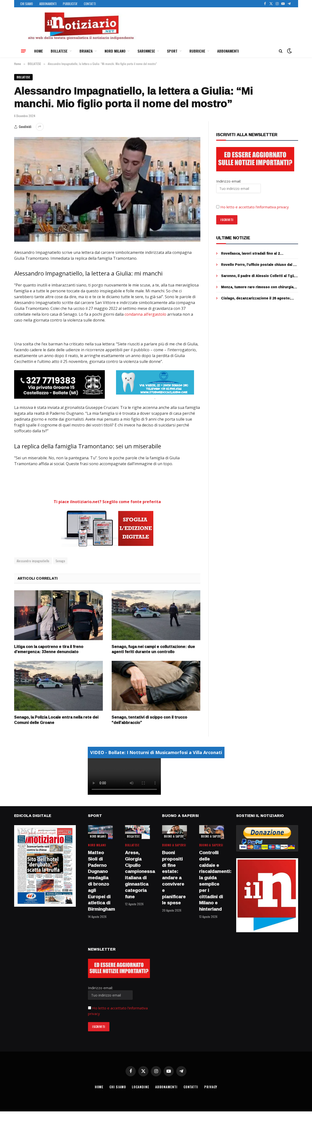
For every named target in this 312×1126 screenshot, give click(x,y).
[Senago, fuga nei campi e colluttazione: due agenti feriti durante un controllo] (156, 615)
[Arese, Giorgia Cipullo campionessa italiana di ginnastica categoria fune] (137, 832)
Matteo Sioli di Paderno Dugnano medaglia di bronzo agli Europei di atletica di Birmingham (100, 880)
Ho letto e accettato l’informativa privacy (254, 206)
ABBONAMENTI (48, 3)
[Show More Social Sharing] (40, 127)
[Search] (280, 51)
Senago (60, 560)
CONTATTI (90, 3)
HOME (38, 51)
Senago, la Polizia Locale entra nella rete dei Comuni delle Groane (56, 720)
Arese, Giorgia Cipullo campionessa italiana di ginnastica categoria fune (137, 874)
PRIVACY (210, 1086)
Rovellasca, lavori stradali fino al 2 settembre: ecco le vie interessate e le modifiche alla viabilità (255, 253)
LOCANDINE (140, 1086)
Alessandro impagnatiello (33, 560)
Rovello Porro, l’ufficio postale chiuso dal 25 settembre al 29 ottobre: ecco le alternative (259, 264)
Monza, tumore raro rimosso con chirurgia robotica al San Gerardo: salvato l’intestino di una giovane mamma (258, 287)
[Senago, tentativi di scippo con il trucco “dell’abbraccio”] (156, 686)
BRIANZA (86, 51)
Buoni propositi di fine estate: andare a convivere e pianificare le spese (174, 877)
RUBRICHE (197, 51)
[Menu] (23, 51)
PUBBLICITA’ (70, 3)
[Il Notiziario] (80, 26)
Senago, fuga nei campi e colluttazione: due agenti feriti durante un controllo (153, 649)
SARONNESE (146, 51)
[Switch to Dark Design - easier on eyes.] (289, 51)
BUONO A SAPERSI (174, 836)
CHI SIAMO (26, 3)
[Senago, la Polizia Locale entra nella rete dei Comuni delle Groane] (58, 686)
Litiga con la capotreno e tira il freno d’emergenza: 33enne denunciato (48, 649)
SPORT (172, 51)
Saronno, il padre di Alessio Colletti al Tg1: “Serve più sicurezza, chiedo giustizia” (258, 275)
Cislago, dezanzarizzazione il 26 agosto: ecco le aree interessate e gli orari (255, 298)
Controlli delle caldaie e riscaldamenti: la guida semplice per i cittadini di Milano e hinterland (211, 880)
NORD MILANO (115, 51)
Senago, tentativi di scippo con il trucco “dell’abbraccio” (149, 720)
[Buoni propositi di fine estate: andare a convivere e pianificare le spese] (174, 832)
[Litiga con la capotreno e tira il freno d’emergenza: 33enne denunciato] (58, 615)
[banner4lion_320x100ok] (59, 384)
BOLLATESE (59, 51)
